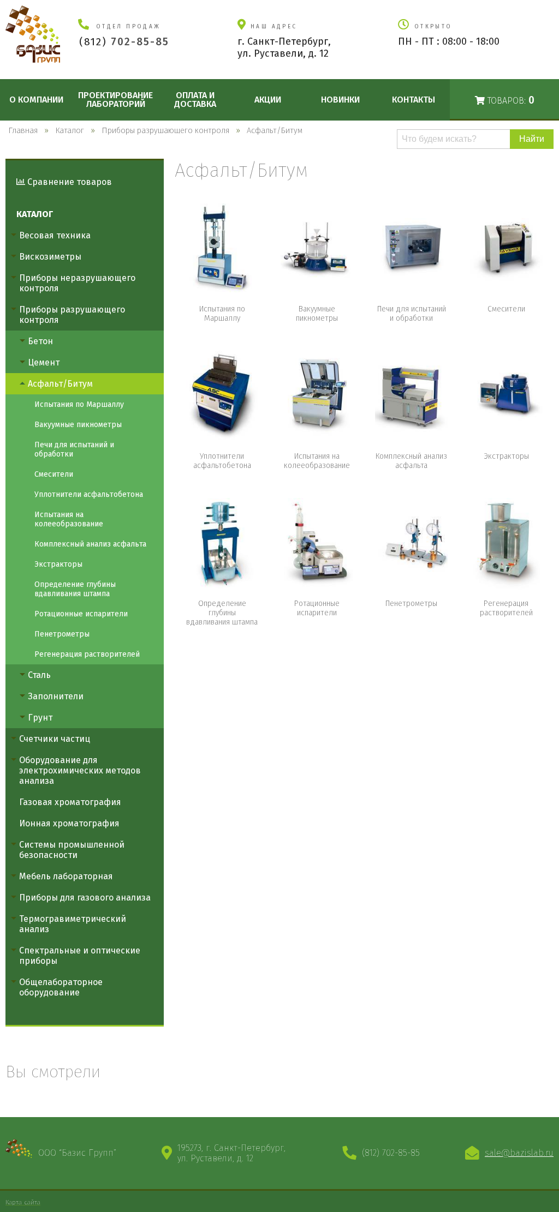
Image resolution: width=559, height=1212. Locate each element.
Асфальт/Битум (60, 384)
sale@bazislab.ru (519, 1153)
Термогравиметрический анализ (72, 924)
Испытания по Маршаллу (79, 404)
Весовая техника (55, 235)
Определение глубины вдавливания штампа (75, 589)
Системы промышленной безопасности (71, 849)
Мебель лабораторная (66, 876)
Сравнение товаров (68, 182)
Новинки (340, 99)
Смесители (53, 474)
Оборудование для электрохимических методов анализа (80, 770)
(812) (124, 41)
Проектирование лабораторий (115, 99)
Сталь (39, 675)
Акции (267, 99)
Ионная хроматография (69, 823)
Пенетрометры (62, 634)
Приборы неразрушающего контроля (77, 283)
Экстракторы (58, 564)
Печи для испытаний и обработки (74, 449)
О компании (36, 99)
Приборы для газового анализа (85, 897)
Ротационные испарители (81, 614)
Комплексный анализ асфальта (90, 544)
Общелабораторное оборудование (61, 987)
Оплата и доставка (195, 99)
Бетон (40, 341)
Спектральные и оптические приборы (79, 955)
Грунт (40, 717)
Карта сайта (22, 1202)
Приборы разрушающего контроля (72, 314)
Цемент (44, 362)
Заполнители (56, 696)
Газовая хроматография (70, 802)
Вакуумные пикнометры (78, 424)
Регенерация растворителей (87, 654)
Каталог (34, 214)
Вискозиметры (50, 256)
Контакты (413, 99)
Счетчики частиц (54, 739)
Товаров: (509, 100)
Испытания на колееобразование (68, 519)
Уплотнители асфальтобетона (88, 494)
